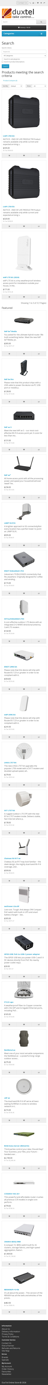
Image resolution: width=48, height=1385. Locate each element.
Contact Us (22, 3)
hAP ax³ (7, 475)
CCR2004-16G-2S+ (12, 1194)
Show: (29, 86)
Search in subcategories (12, 59)
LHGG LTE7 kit (10, 762)
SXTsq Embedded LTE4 (14, 619)
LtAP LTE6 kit (9, 136)
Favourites (6, 1371)
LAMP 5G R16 (9, 523)
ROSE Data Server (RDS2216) (16, 1146)
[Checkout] (44, 3)
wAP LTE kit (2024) (11, 277)
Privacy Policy (7, 1334)
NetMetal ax (9, 1050)
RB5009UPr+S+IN (11, 1289)
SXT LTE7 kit (9, 810)
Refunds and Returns (11, 1348)
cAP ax (7, 1098)
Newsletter (6, 1374)
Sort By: (5, 86)
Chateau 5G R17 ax (12, 858)
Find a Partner (8, 1345)
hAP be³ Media (10, 331)
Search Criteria (6, 48)
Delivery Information (11, 1331)
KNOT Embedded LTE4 (14, 571)
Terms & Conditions (10, 1336)
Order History (8, 1369)
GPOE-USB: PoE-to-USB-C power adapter (22, 954)
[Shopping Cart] (41, 3)
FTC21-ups (8, 1002)
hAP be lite (9, 379)
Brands (5, 1357)
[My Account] (34, 3)
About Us (6, 1329)
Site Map (5, 1351)
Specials (5, 1360)
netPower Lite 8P (11, 906)
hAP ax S (8, 427)
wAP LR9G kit (10, 714)
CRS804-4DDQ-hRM (12, 1241)
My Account (7, 1366)
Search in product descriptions (14, 62)
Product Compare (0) (10, 81)
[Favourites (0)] (38, 3)
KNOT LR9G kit (10, 667)
